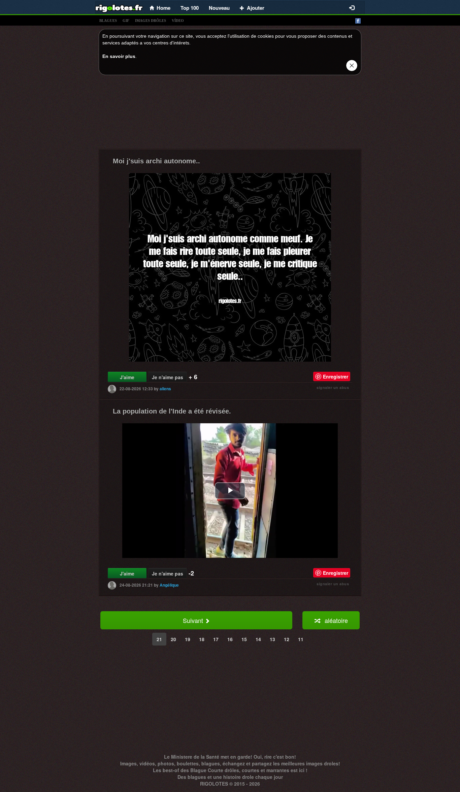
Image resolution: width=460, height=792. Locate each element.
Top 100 (189, 7)
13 (272, 639)
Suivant (194, 620)
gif (126, 21)
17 (216, 639)
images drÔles (150, 21)
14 (258, 639)
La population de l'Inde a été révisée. (172, 411)
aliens (165, 389)
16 (230, 639)
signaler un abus (333, 387)
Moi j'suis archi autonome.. (156, 161)
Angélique (169, 585)
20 (173, 639)
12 (286, 639)
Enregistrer (335, 376)
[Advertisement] (230, 113)
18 (201, 639)
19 (187, 639)
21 (159, 639)
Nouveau (219, 7)
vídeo (178, 21)
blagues (108, 21)
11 (300, 639)
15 (244, 639)
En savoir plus (118, 56)
